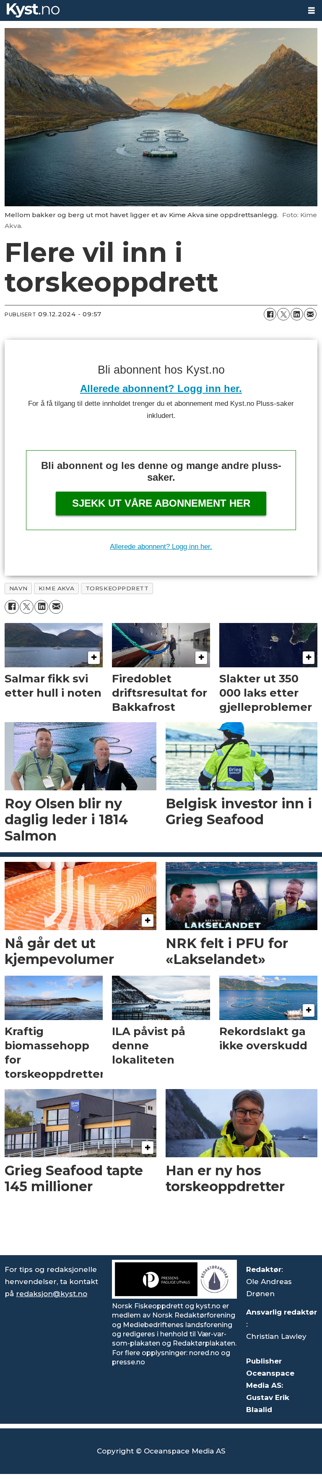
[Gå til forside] (150, 10)
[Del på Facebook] (270, 314)
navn (18, 588)
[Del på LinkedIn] (297, 314)
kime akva (57, 588)
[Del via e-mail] (310, 314)
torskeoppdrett (117, 588)
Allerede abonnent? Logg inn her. (161, 388)
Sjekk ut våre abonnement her (161, 503)
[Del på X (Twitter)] (283, 314)
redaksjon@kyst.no (51, 1293)
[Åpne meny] (311, 10)
